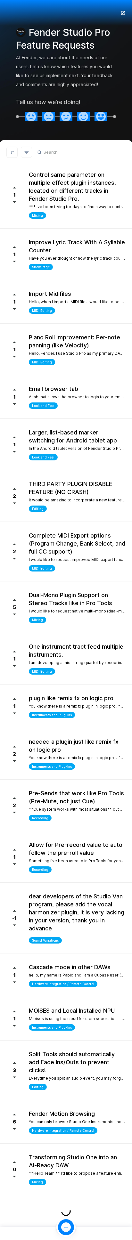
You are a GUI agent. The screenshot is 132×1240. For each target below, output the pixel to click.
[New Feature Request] (66, 1227)
